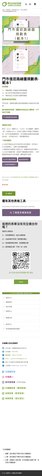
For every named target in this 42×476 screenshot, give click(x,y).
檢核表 (6, 180)
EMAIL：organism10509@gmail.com (16, 358)
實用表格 (8, 10)
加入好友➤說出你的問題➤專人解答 (21, 273)
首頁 (3, 10)
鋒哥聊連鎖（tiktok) (15, 382)
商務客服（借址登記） (15, 398)
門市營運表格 (31, 177)
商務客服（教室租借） (15, 393)
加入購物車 (8, 193)
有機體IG (9, 377)
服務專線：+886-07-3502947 (13, 355)
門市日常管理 (23, 10)
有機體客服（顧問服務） (16, 388)
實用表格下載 (15, 10)
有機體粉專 (10, 371)
